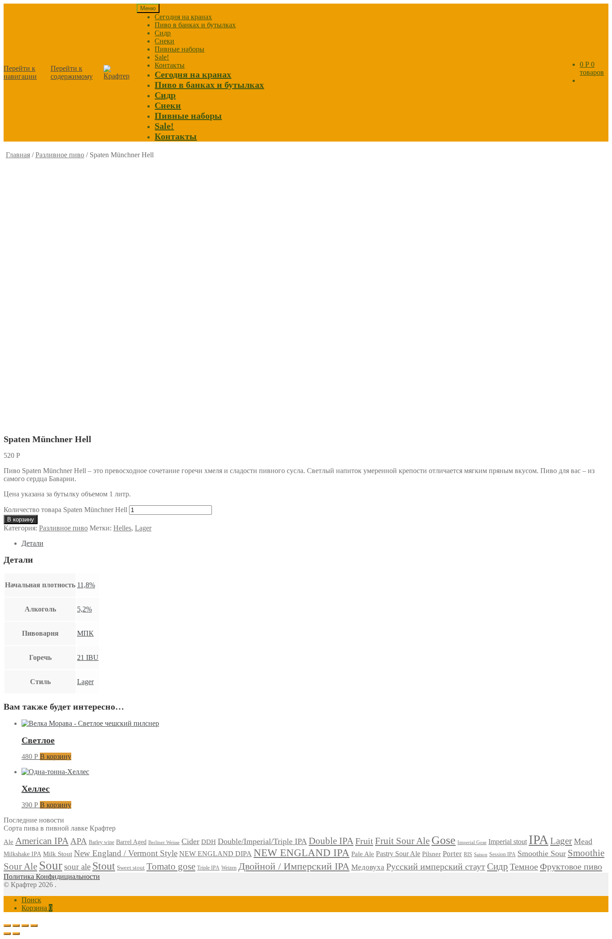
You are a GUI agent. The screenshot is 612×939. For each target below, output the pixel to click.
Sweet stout (131, 868)
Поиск (31, 900)
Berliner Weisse (164, 842)
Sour (50, 865)
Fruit (364, 841)
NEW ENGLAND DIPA (215, 854)
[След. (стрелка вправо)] (16, 933)
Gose (443, 840)
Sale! (162, 57)
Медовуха (367, 867)
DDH (208, 841)
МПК (85, 633)
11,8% (86, 585)
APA (78, 841)
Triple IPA (208, 868)
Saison (480, 854)
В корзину (20, 519)
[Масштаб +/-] (34, 925)
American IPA (42, 841)
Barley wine (101, 842)
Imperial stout (507, 841)
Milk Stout (57, 853)
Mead (583, 841)
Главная (18, 155)
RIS (468, 854)
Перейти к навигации (20, 72)
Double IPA (331, 841)
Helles (122, 528)
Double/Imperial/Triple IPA (262, 841)
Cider (190, 841)
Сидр (163, 33)
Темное (524, 866)
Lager (143, 528)
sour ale (77, 866)
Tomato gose (171, 866)
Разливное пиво (59, 155)
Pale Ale (362, 853)
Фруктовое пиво (571, 866)
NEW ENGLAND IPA (301, 852)
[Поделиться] (16, 925)
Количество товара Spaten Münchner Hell (65, 509)
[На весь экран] (25, 925)
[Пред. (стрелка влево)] (7, 933)
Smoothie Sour (541, 853)
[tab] (315, 543)
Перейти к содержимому (72, 72)
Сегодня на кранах (183, 17)
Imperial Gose (472, 842)
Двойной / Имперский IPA (293, 866)
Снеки (164, 41)
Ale (8, 841)
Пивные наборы (179, 49)
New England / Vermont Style (125, 853)
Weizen (229, 868)
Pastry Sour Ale (398, 853)
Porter (452, 853)
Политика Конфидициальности (52, 876)
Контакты (170, 65)
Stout (103, 866)
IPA (538, 839)
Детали (32, 543)
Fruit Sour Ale (402, 841)
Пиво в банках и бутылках (195, 25)
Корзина (37, 908)
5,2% (84, 609)
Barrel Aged (131, 842)
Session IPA (502, 854)
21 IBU (88, 657)
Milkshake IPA (22, 854)
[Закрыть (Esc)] (7, 925)
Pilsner (431, 853)
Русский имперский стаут (435, 866)
